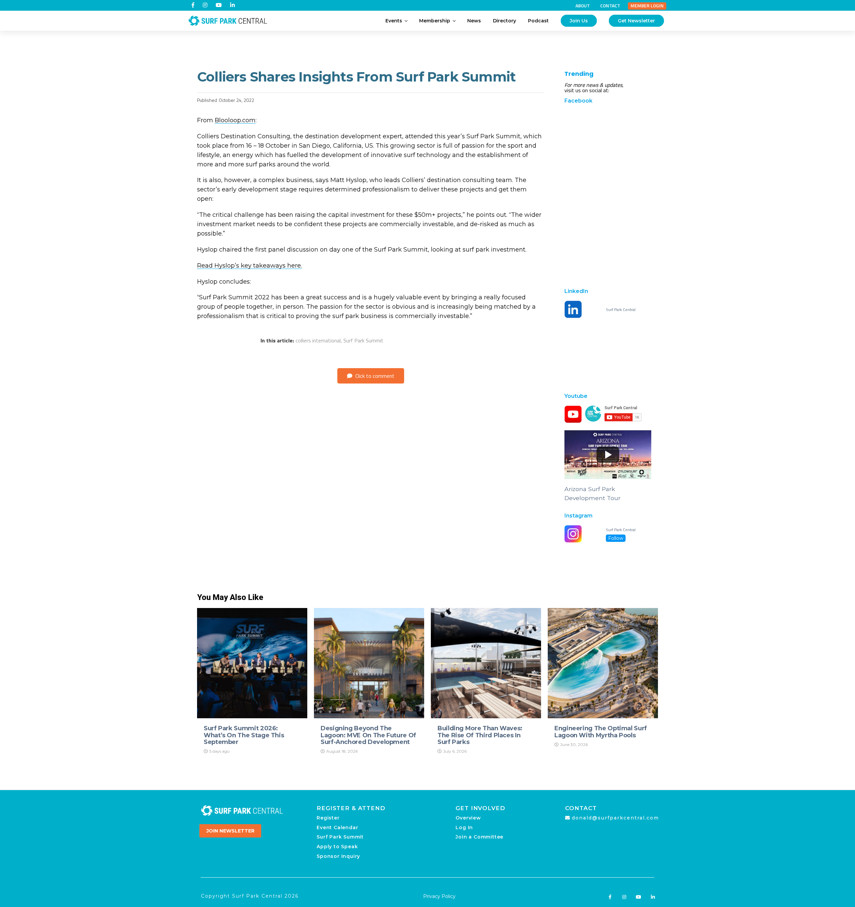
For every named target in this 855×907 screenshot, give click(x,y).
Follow (615, 538)
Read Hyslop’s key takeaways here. (249, 265)
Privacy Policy (439, 896)
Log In (464, 827)
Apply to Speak (337, 847)
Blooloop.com (235, 120)
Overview (468, 818)
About (582, 5)
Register (328, 818)
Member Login (647, 5)
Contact (610, 5)
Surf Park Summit (363, 340)
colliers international (318, 340)
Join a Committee (479, 837)
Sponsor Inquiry (338, 856)
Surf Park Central (621, 310)
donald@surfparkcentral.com (615, 818)
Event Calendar (337, 827)
